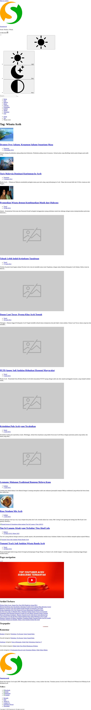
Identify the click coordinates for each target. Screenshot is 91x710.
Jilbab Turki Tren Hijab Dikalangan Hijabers (25, 646)
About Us (6, 701)
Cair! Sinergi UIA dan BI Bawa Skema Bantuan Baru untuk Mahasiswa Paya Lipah (23, 616)
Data (5, 100)
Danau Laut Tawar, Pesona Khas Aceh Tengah (21, 314)
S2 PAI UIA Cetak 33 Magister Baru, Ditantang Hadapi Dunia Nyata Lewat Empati (23, 611)
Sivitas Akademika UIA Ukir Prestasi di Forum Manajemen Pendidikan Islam (21, 610)
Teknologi (6, 112)
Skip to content (4, 1)
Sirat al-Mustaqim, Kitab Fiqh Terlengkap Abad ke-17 (27, 642)
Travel (5, 206)
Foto (5, 113)
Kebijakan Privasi (9, 704)
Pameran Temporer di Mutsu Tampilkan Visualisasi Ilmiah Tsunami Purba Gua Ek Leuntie (25, 618)
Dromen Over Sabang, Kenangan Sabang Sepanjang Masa (26, 144)
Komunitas (7, 107)
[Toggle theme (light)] (41, 42)
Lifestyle (6, 105)
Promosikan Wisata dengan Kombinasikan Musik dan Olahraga (29, 202)
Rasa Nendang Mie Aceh (11, 511)
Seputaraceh (3, 26)
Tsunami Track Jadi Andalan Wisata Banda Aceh (22, 543)
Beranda (6, 698)
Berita (5, 99)
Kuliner (6, 109)
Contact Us (7, 703)
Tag (5, 118)
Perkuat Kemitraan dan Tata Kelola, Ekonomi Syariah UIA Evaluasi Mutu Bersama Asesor (25, 607)
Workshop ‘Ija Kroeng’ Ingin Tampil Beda (22, 634)
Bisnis (5, 104)
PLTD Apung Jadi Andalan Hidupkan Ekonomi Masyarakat (27, 370)
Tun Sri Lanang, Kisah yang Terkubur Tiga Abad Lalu (25, 528)
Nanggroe (6, 148)
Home (5, 116)
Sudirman (2, 642)
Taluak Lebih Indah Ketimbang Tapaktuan (19, 258)
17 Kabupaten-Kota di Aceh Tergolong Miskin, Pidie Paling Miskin (29, 650)
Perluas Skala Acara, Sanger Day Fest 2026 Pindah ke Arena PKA (18, 605)
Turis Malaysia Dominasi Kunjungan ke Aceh (20, 173)
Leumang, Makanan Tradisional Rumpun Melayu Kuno (25, 482)
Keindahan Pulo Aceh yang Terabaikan (18, 426)
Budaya (6, 102)
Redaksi (2, 634)
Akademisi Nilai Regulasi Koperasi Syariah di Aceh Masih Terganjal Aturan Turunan (24, 613)
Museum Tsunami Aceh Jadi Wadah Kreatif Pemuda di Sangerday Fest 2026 (21, 608)
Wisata (5, 110)
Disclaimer (7, 706)
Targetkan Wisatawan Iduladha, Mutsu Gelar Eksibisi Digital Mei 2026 (20, 619)
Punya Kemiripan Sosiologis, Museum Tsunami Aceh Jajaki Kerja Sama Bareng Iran (24, 615)
